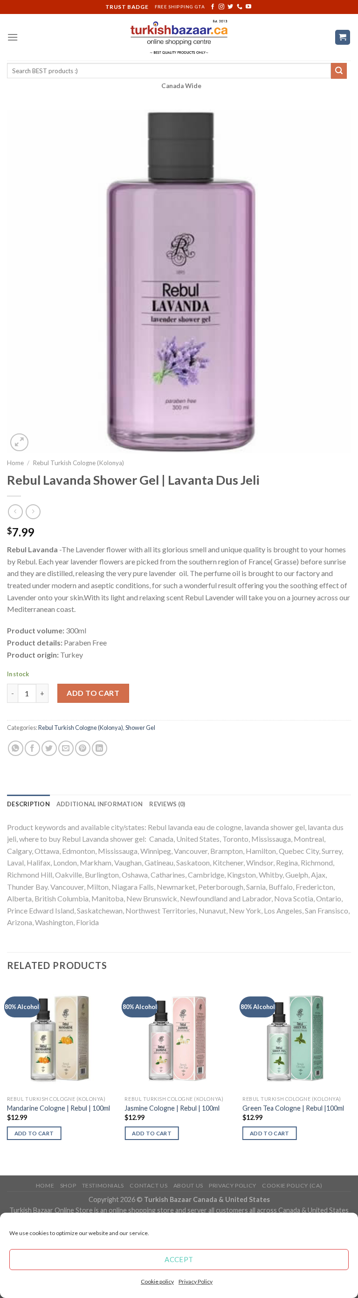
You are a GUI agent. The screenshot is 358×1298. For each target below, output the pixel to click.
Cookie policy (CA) (292, 1185)
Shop (68, 1185)
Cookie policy (157, 1281)
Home (15, 463)
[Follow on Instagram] (221, 7)
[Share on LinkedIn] (99, 748)
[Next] (351, 1078)
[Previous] (7, 1078)
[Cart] (343, 37)
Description (28, 804)
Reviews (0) (167, 804)
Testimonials (103, 1185)
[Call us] (239, 7)
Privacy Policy (196, 1281)
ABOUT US (188, 1185)
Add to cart (93, 692)
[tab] (28, 804)
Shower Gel (140, 727)
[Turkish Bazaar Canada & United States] (179, 37)
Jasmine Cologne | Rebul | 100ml (172, 1108)
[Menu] (12, 37)
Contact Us (148, 1185)
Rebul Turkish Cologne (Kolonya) (78, 463)
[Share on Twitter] (49, 748)
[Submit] (339, 71)
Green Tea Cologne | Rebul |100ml (293, 1108)
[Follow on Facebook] (212, 7)
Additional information (99, 804)
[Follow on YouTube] (248, 7)
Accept (179, 1259)
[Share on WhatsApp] (15, 748)
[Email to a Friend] (66, 748)
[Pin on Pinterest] (82, 748)
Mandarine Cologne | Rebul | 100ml (58, 1108)
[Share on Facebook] (32, 748)
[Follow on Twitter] (230, 7)
